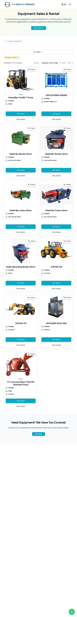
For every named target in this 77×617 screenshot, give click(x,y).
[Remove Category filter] (18, 57)
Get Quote (38, 28)
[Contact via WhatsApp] (72, 612)
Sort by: (36, 63)
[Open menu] (70, 4)
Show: (64, 63)
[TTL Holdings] (20, 4)
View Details (20, 119)
